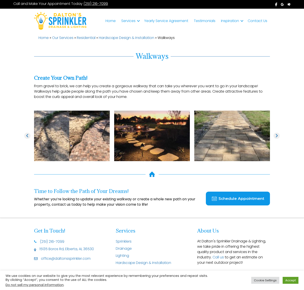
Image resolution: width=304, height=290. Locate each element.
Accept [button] (290, 280)
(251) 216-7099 (95, 3)
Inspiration (230, 20)
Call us (218, 257)
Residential (86, 37)
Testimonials (204, 20)
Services (128, 20)
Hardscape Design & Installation (126, 37)
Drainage (124, 248)
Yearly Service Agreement (166, 20)
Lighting (122, 255)
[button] (138, 21)
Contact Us (257, 20)
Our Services (62, 37)
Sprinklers (124, 241)
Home (110, 20)
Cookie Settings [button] (265, 280)
